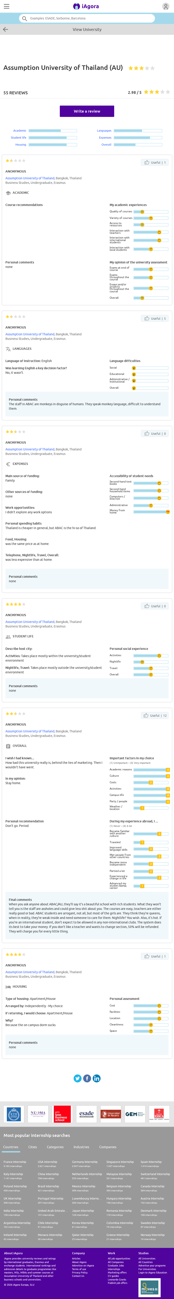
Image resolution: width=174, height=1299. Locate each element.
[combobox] (87, 18)
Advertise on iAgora (83, 1265)
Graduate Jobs (116, 1265)
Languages (104, 130)
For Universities (147, 1269)
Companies (107, 1147)
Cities (32, 1147)
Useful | (158, 162)
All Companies (116, 1262)
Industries (81, 1147)
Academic (19, 130)
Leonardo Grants (117, 1279)
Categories (55, 1147)
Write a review (87, 111)
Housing (20, 144)
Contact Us (78, 1275)
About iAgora (79, 1262)
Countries (10, 1147)
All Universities (146, 1258)
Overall (106, 144)
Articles (76, 1258)
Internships (114, 1269)
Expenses (105, 137)
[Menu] (6, 6)
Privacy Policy (79, 1272)
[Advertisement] (87, 47)
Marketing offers (117, 1272)
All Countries (145, 1262)
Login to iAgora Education (152, 1272)
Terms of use (79, 1269)
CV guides (113, 1275)
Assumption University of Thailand (29, 178)
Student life (18, 137)
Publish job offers (117, 1282)
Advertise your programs (152, 1265)
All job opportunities (119, 1258)
